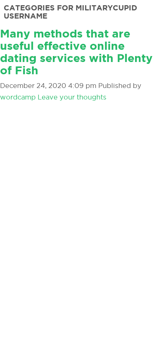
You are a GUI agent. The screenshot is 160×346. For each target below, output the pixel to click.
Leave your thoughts (72, 97)
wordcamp (18, 97)
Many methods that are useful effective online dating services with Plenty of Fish (76, 51)
